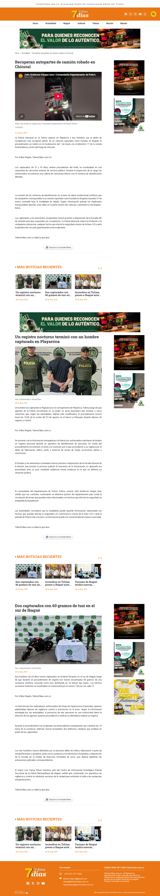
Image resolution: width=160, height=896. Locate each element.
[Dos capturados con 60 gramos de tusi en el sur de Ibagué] (58, 281)
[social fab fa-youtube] (140, 14)
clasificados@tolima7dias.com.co (78, 884)
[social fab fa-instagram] (135, 14)
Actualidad (50, 23)
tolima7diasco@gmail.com (75, 879)
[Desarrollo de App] (21, 892)
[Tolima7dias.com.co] (80, 14)
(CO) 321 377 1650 (73, 874)
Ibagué (66, 23)
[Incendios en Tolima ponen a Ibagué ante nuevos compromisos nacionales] (88, 281)
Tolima (95, 23)
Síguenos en (60, 247)
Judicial (81, 23)
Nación (109, 23)
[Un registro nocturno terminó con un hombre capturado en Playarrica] (29, 281)
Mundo (123, 23)
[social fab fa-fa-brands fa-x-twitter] (130, 14)
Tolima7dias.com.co (41, 157)
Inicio (35, 23)
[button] (99, 268)
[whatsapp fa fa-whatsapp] (145, 14)
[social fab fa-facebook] (126, 14)
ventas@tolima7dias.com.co (75, 881)
